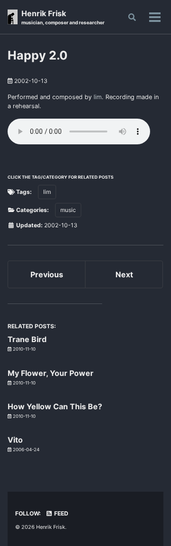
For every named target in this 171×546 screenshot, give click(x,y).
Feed (60, 513)
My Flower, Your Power (51, 373)
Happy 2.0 (37, 55)
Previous (46, 274)
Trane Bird (27, 339)
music (68, 209)
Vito (15, 440)
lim (98, 97)
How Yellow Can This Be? (55, 406)
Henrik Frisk (62, 17)
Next (124, 274)
